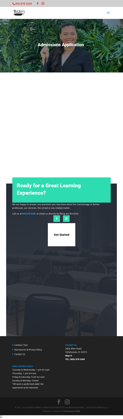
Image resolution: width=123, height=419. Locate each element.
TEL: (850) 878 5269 (75, 359)
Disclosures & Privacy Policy (28, 349)
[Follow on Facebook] (56, 218)
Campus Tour (21, 345)
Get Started (61, 235)
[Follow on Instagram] (66, 218)
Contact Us (19, 354)
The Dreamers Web (71, 411)
